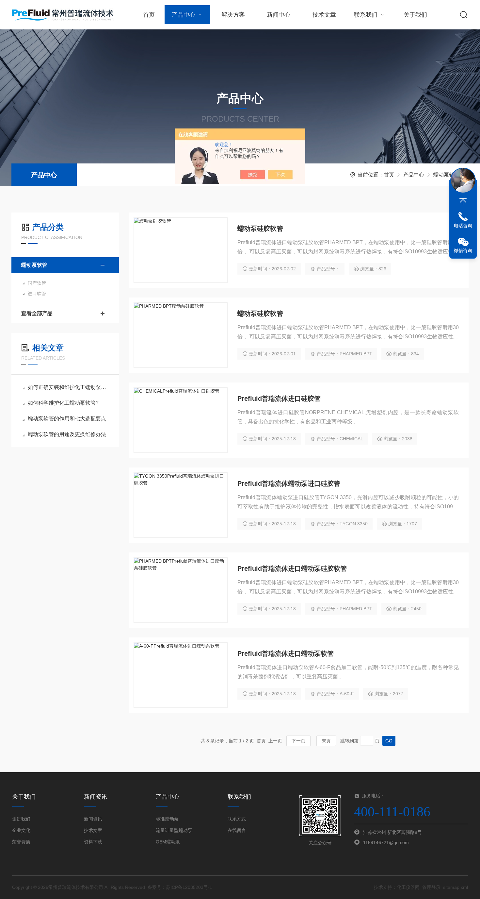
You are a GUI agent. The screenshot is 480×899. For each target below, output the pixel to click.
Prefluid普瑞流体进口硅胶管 (279, 398)
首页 (149, 14)
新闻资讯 (93, 819)
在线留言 (237, 830)
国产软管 (37, 283)
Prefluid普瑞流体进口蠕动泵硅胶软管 (292, 568)
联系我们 (365, 14)
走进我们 (21, 819)
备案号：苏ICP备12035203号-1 (180, 887)
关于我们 (415, 14)
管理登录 (431, 887)
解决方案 (233, 14)
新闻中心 (278, 14)
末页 (326, 740)
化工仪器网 (408, 887)
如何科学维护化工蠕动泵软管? (63, 403)
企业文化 (21, 830)
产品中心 (183, 14)
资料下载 (93, 841)
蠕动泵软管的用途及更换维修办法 (67, 434)
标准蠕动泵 (167, 819)
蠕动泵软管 (446, 175)
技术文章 (324, 14)
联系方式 (237, 819)
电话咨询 (463, 225)
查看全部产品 (37, 313)
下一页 (298, 740)
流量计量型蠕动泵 (174, 830)
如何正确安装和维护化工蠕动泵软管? (68, 387)
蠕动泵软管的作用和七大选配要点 (67, 418)
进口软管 (37, 293)
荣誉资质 (21, 841)
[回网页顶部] (463, 201)
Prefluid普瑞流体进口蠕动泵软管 (285, 653)
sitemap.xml (455, 887)
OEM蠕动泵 (168, 841)
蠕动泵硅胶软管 (260, 228)
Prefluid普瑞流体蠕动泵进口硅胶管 (288, 483)
